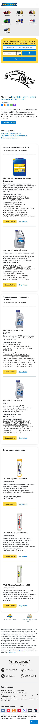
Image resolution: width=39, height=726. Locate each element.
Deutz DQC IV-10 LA (9, 269)
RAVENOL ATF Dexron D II (12, 400)
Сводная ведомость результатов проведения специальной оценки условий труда (19, 695)
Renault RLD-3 (24, 198)
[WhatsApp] (11, 105)
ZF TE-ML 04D (7, 348)
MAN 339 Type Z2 (8, 360)
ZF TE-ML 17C (27, 366)
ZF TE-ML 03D (7, 364)
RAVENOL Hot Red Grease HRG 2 (15, 533)
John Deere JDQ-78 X (10, 212)
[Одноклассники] (5, 105)
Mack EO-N (6, 275)
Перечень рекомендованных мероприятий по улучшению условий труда (19, 699)
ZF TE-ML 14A (27, 364)
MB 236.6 (32, 360)
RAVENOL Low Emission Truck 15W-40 (17, 178)
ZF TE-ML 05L (17, 364)
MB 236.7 (6, 429)
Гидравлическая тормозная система (14, 136)
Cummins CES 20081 (10, 196)
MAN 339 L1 (7, 358)
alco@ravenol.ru (11, 652)
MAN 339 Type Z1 (29, 358)
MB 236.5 (25, 360)
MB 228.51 (6, 277)
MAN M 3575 (16, 214)
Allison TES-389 (15, 344)
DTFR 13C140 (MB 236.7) (22, 421)
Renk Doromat (14, 429)
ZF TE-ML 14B (17, 348)
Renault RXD (7, 279)
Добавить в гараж (8, 122)
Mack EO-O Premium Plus (11, 198)
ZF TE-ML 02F (30, 362)
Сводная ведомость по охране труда (12, 690)
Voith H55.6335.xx (9, 416)
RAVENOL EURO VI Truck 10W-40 (15, 250)
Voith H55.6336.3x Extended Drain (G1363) (16, 346)
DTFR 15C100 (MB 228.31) (11, 208)
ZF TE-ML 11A (27, 430)
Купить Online (10, 222)
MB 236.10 (13, 362)
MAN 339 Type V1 (17, 358)
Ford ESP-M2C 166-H (9, 425)
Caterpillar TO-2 (8, 355)
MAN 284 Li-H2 (8, 551)
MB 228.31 (24, 214)
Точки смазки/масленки (9, 138)
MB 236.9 (6, 362)
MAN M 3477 (7, 214)
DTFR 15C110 (20, 269)
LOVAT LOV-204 (8, 499)
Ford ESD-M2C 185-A (9, 423)
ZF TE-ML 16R (17, 366)
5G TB (25, 97)
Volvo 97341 (21, 362)
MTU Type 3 (14, 277)
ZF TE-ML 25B (7, 350)
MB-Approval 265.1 (19, 551)
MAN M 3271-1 (22, 212)
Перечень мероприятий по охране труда (14, 692)
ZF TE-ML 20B (27, 348)
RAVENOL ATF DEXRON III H (13, 330)
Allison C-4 (6, 344)
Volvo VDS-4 (18, 200)
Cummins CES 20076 (10, 267)
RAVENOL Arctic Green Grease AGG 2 (16, 585)
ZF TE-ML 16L (7, 366)
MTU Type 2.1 (7, 216)
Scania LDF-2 (16, 279)
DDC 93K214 (20, 206)
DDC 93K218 (21, 196)
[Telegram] (8, 105)
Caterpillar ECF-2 (8, 205)
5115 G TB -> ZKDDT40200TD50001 (18, 98)
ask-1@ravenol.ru (21, 651)
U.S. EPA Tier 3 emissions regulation (24, 216)
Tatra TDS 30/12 (8, 200)
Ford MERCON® (25, 357)
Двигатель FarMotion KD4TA (11, 133)
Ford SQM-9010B (8, 427)
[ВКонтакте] (2, 105)
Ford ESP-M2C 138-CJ (24, 423)
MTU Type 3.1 (30, 269)
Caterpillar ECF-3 (19, 205)
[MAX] (14, 105)
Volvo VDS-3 (25, 279)
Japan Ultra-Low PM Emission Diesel (14, 210)
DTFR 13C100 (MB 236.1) (22, 355)
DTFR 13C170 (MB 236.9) (11, 357)
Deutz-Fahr (16, 97)
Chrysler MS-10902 (9, 206)
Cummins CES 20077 (24, 267)
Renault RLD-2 (23, 277)
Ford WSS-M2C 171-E (28, 208)
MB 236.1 (18, 360)
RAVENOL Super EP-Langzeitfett (15, 479)
